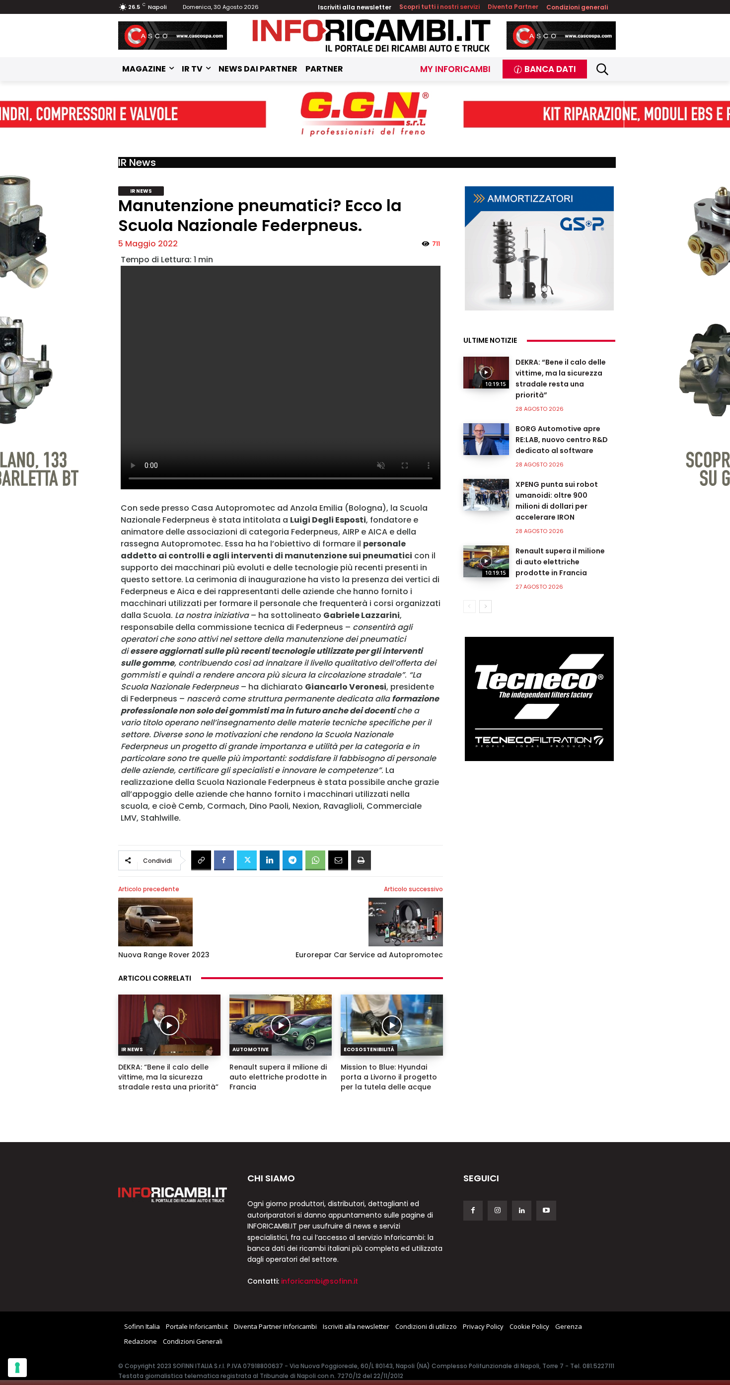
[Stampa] (361, 860)
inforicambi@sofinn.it (319, 1281)
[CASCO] (172, 35)
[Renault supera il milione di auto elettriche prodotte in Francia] (280, 1025)
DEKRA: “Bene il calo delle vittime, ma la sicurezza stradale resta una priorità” (168, 1077)
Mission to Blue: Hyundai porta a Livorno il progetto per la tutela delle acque (389, 1077)
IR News (137, 162)
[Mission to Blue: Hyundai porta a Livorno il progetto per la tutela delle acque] (392, 1025)
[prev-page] (469, 606)
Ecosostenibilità (369, 1049)
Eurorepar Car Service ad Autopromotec (369, 955)
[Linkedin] (270, 860)
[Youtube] (546, 1210)
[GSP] (539, 248)
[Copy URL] (201, 860)
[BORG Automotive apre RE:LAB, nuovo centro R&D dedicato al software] (486, 439)
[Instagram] (497, 1210)
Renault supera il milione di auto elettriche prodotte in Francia (278, 1077)
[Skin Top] (365, 114)
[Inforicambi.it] (371, 35)
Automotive (250, 1049)
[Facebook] (224, 860)
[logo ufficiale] (172, 1194)
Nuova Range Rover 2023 (164, 955)
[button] (602, 69)
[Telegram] (292, 860)
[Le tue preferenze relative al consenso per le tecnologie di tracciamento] (17, 1367)
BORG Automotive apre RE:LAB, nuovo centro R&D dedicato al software (561, 440)
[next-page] (485, 606)
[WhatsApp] (315, 860)
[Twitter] (247, 860)
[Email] (338, 860)
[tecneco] (539, 699)
